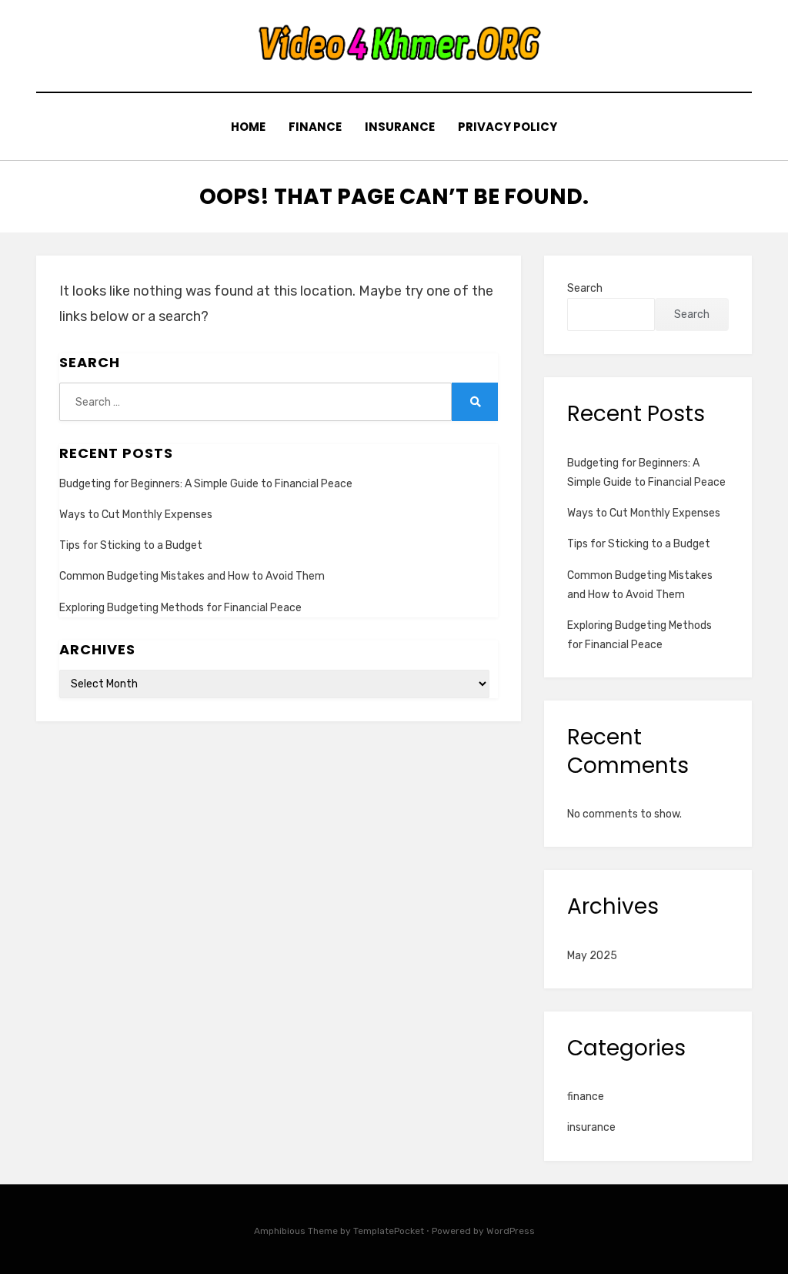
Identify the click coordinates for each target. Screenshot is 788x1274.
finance (315, 127)
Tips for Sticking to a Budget (130, 545)
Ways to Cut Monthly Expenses (135, 514)
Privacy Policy (507, 127)
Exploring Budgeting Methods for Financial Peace (180, 607)
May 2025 (592, 955)
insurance (400, 127)
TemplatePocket (388, 1231)
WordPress (510, 1231)
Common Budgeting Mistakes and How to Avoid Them (192, 576)
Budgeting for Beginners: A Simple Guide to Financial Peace (205, 483)
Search (585, 288)
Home (248, 127)
